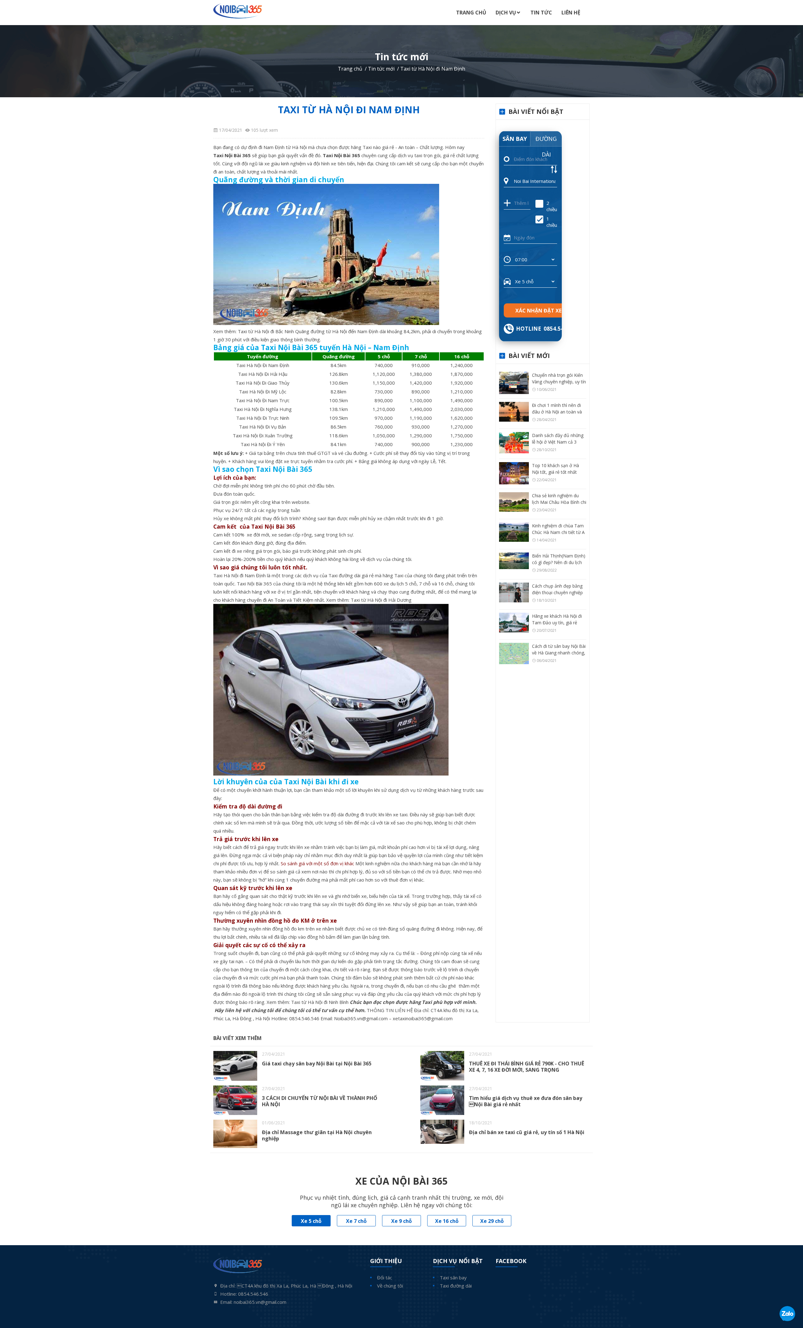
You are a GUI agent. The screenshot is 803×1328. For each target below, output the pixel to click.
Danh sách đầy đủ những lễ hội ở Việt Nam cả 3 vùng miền (557, 441)
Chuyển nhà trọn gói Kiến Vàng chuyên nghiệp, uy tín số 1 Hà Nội (559, 381)
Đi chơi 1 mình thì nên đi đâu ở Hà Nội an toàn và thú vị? (557, 411)
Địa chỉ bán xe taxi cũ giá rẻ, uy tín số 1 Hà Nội (526, 1132)
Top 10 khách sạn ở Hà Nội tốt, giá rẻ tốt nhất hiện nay (555, 472)
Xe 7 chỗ (356, 1221)
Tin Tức (541, 12)
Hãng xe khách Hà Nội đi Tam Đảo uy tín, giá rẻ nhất (557, 622)
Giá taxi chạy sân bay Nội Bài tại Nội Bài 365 (316, 1063)
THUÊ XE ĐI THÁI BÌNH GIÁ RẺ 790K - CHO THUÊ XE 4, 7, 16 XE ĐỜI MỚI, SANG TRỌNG (526, 1066)
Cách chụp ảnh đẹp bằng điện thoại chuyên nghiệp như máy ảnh (557, 592)
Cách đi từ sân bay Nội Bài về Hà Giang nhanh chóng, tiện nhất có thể (559, 652)
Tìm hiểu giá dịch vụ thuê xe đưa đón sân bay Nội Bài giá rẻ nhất (525, 1101)
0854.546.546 (304, 1018)
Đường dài (546, 141)
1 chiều (551, 222)
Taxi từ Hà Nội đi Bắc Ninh (266, 331)
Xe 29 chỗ (492, 1221)
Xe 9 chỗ (401, 1221)
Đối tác (384, 1277)
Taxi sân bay (453, 1277)
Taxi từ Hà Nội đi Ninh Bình (319, 1002)
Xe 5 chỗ (311, 1221)
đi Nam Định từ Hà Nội (282, 147)
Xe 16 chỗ (447, 1221)
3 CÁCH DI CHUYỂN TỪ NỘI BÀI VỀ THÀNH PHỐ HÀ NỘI (319, 1101)
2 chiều (551, 206)
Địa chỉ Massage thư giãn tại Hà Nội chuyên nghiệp (317, 1135)
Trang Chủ (471, 12)
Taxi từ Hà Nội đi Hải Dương (381, 600)
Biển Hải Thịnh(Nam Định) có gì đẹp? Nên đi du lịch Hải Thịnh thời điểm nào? (558, 562)
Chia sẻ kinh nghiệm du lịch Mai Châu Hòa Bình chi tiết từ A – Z (559, 502)
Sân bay (515, 138)
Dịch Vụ (506, 12)
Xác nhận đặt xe (538, 310)
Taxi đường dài (456, 1286)
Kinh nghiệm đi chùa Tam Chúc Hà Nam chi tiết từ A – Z (558, 532)
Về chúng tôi (390, 1286)
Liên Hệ (570, 12)
